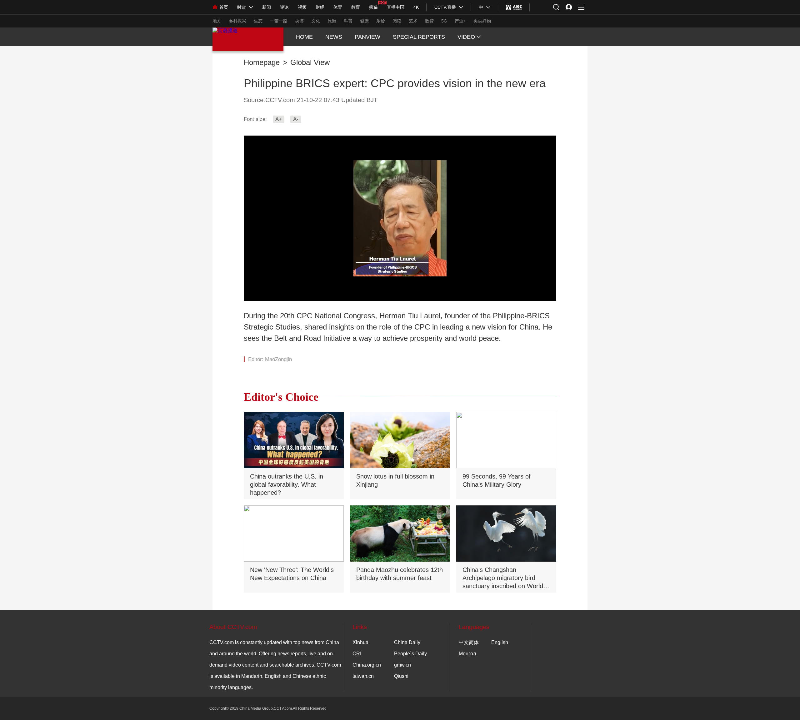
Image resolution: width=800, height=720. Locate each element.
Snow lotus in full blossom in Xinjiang (395, 480)
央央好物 (482, 20)
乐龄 (380, 20)
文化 (315, 20)
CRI (356, 653)
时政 (241, 7)
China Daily (407, 642)
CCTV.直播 (445, 7)
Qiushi (401, 676)
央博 (299, 20)
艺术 (413, 20)
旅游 (332, 20)
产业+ (460, 20)
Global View (310, 62)
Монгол (467, 653)
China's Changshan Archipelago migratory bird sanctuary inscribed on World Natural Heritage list (502, 578)
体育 (337, 7)
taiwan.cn (363, 676)
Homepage (262, 62)
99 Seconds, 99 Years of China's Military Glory (496, 480)
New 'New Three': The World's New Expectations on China (292, 573)
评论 (284, 7)
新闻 (266, 7)
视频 (302, 7)
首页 (223, 7)
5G (444, 20)
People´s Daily (410, 653)
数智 (429, 20)
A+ (278, 119)
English (499, 642)
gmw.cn (402, 665)
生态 (258, 20)
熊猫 (373, 7)
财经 (320, 7)
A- (295, 119)
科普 (348, 20)
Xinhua (360, 642)
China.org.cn (366, 665)
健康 (364, 20)
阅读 (396, 20)
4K (416, 7)
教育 (355, 7)
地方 (216, 20)
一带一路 (279, 20)
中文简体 (469, 642)
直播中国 (395, 7)
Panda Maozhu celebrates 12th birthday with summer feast (399, 573)
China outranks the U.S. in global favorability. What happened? (286, 484)
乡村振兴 (237, 20)
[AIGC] (514, 7)
